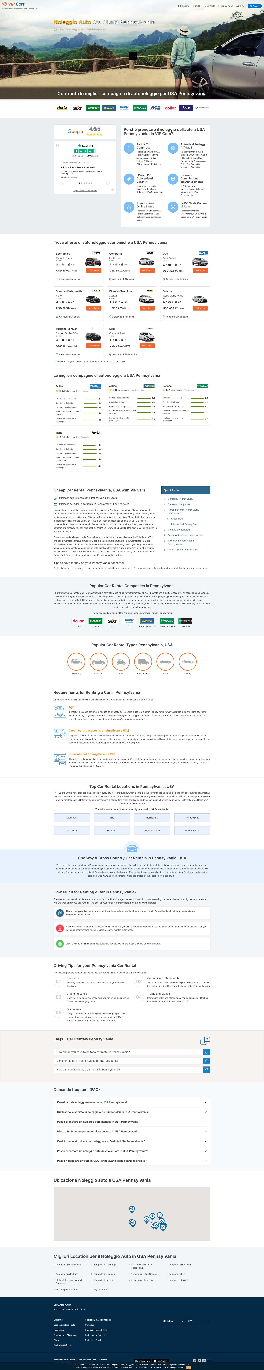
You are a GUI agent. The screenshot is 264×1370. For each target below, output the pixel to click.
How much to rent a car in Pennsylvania (181, 542)
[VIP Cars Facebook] (194, 1361)
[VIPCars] (55, 29)
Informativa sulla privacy (64, 1360)
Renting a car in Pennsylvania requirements (183, 512)
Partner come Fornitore (95, 1335)
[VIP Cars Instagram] (208, 1361)
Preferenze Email (93, 1340)
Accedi (256, 6)
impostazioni (177, 1367)
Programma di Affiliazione (65, 1335)
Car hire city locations (179, 529)
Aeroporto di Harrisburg (180, 1265)
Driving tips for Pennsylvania (182, 549)
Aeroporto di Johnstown (142, 1280)
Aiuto (239, 6)
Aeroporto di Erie (177, 1274)
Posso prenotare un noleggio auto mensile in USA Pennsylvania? (98, 1121)
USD (197, 6)
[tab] (132, 1052)
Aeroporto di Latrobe (103, 1280)
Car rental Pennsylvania (180, 499)
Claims (57, 1340)
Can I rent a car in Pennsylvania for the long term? (87, 1060)
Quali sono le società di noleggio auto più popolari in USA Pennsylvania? (103, 1112)
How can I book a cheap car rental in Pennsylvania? (88, 1069)
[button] (163, 1228)
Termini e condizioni (87, 1360)
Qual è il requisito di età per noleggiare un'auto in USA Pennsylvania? (101, 1141)
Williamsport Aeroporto (67, 1289)
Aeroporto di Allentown (67, 1274)
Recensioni (59, 1330)
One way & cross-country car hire (185, 535)
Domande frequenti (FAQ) (96, 1330)
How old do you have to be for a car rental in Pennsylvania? (93, 1052)
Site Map (103, 1360)
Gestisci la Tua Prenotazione (219, 6)
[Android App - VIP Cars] (142, 1361)
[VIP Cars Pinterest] (204, 1361)
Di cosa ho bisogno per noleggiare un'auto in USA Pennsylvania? (98, 1131)
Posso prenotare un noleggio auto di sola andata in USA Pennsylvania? (102, 1151)
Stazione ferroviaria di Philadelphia (141, 1266)
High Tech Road (101, 1289)
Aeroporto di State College (144, 1274)
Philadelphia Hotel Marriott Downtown (69, 1282)
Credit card (177, 518)
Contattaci (89, 1325)
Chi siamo (58, 1320)
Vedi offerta (94, 270)
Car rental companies (179, 504)
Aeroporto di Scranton (104, 1274)
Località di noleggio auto (64, 1325)
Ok (189, 1367)
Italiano (186, 6)
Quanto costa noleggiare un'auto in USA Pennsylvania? (92, 1102)
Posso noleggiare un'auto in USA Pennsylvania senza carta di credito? (102, 1160)
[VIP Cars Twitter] (199, 1361)
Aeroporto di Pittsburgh (105, 1265)
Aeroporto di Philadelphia (68, 1265)
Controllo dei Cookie (63, 1345)
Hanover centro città (178, 1280)
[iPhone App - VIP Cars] (160, 1361)
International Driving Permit (185, 524)
